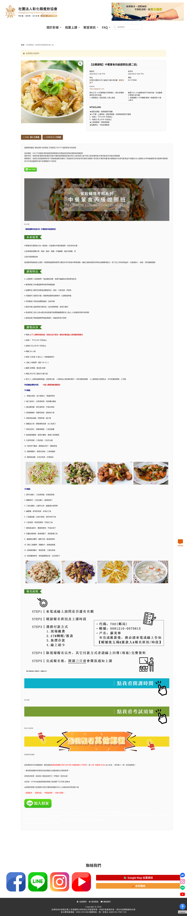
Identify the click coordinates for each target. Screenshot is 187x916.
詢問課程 (180, 546)
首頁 (22, 45)
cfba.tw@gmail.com (97, 89)
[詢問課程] (180, 541)
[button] (54, 27)
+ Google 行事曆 (52, 137)
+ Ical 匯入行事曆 (31, 137)
